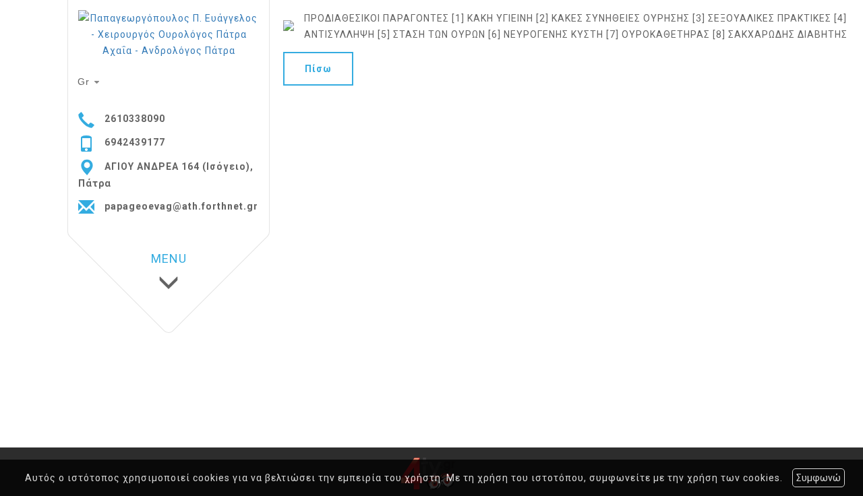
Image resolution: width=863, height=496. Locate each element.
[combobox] (90, 82)
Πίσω (318, 68)
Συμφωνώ (818, 477)
